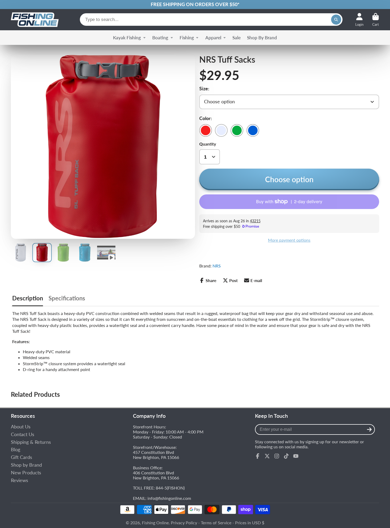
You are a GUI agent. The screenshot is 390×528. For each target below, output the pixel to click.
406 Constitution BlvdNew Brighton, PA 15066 (156, 475)
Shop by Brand (26, 464)
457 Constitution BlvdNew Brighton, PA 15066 (156, 455)
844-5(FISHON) (170, 487)
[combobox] (211, 19)
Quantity (207, 143)
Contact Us (22, 434)
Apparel (213, 37)
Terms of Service (216, 522)
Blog (15, 449)
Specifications (67, 298)
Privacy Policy (184, 522)
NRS (217, 265)
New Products (26, 472)
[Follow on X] (267, 456)
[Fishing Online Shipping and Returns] (195, 4)
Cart (375, 19)
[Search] (336, 20)
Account (359, 19)
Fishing (187, 37)
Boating (160, 37)
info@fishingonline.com (169, 498)
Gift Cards (21, 457)
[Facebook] (257, 456)
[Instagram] (276, 456)
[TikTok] (286, 456)
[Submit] (369, 429)
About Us (21, 426)
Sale (236, 37)
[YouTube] (295, 456)
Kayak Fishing (127, 37)
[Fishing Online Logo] (35, 19)
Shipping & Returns (31, 442)
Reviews (19, 480)
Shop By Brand (262, 37)
